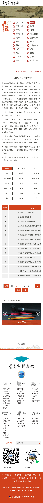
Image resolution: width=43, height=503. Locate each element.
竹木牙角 (35, 173)
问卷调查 (6, 398)
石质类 (7, 183)
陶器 (7, 193)
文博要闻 (20, 389)
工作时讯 (20, 391)
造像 (21, 193)
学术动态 (35, 419)
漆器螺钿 (35, 178)
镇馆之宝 (35, 198)
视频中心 (20, 403)
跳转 (18, 290)
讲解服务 (6, 394)
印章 (21, 183)
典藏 (24, 72)
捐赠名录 (20, 401)
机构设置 (6, 401)
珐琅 (36, 188)
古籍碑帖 (7, 178)
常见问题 (6, 405)
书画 (7, 168)
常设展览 (35, 389)
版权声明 (18, 475)
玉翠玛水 (21, 168)
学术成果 (35, 423)
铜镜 (21, 173)
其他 (7, 198)
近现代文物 (35, 193)
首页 (19, 72)
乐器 (21, 188)
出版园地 (35, 421)
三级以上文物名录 (34, 72)
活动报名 (20, 423)
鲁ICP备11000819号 (25, 490)
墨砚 (36, 183)
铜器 (21, 178)
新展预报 (35, 391)
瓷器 (36, 168)
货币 (7, 173)
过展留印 (35, 396)
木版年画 (7, 188)
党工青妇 (20, 396)
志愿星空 (20, 421)
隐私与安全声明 (30, 475)
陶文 (21, 198)
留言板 (5, 408)
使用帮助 (7, 475)
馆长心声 (6, 389)
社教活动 (20, 419)
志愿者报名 (21, 426)
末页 (24, 290)
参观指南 (6, 403)
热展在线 (35, 394)
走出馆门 (35, 398)
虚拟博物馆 (36, 401)
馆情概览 (6, 391)
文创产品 (6, 396)
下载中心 (20, 398)
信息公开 (20, 394)
